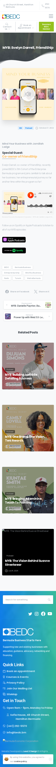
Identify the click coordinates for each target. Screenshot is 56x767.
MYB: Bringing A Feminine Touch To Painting (23, 500)
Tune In (18, 278)
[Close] (50, 759)
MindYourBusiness (33, 273)
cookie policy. (20, 761)
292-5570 (47, 6)
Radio (6, 278)
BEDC (6, 267)
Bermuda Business (23, 267)
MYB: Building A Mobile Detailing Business (21, 376)
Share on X (44, 291)
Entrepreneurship (11, 273)
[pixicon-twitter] (30, 614)
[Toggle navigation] (51, 16)
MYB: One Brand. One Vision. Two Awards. (25, 438)
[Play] (28, 94)
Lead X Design (30, 751)
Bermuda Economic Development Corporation (17, 217)
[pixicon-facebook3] (43, 614)
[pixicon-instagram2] (36, 614)
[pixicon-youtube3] (50, 614)
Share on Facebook (19, 291)
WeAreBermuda (33, 278)
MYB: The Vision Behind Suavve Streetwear (27, 562)
